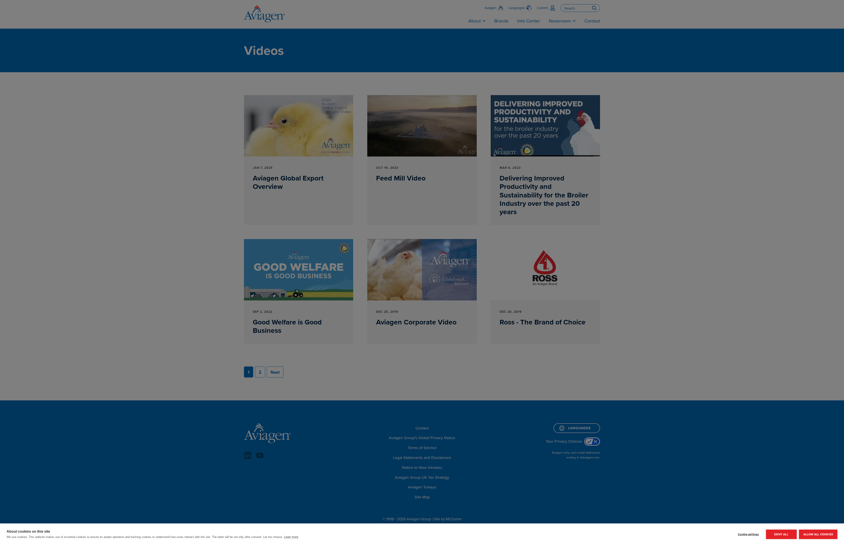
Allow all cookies (818, 534)
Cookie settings (748, 534)
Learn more (291, 537)
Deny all (781, 534)
